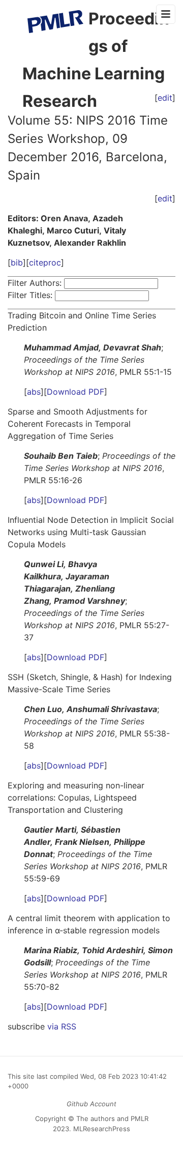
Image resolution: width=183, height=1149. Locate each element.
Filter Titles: (30, 295)
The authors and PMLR (112, 1118)
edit (165, 198)
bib (17, 262)
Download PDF (75, 392)
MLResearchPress (100, 1129)
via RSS (61, 1026)
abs (34, 392)
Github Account (91, 1104)
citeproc (45, 262)
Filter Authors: (35, 283)
